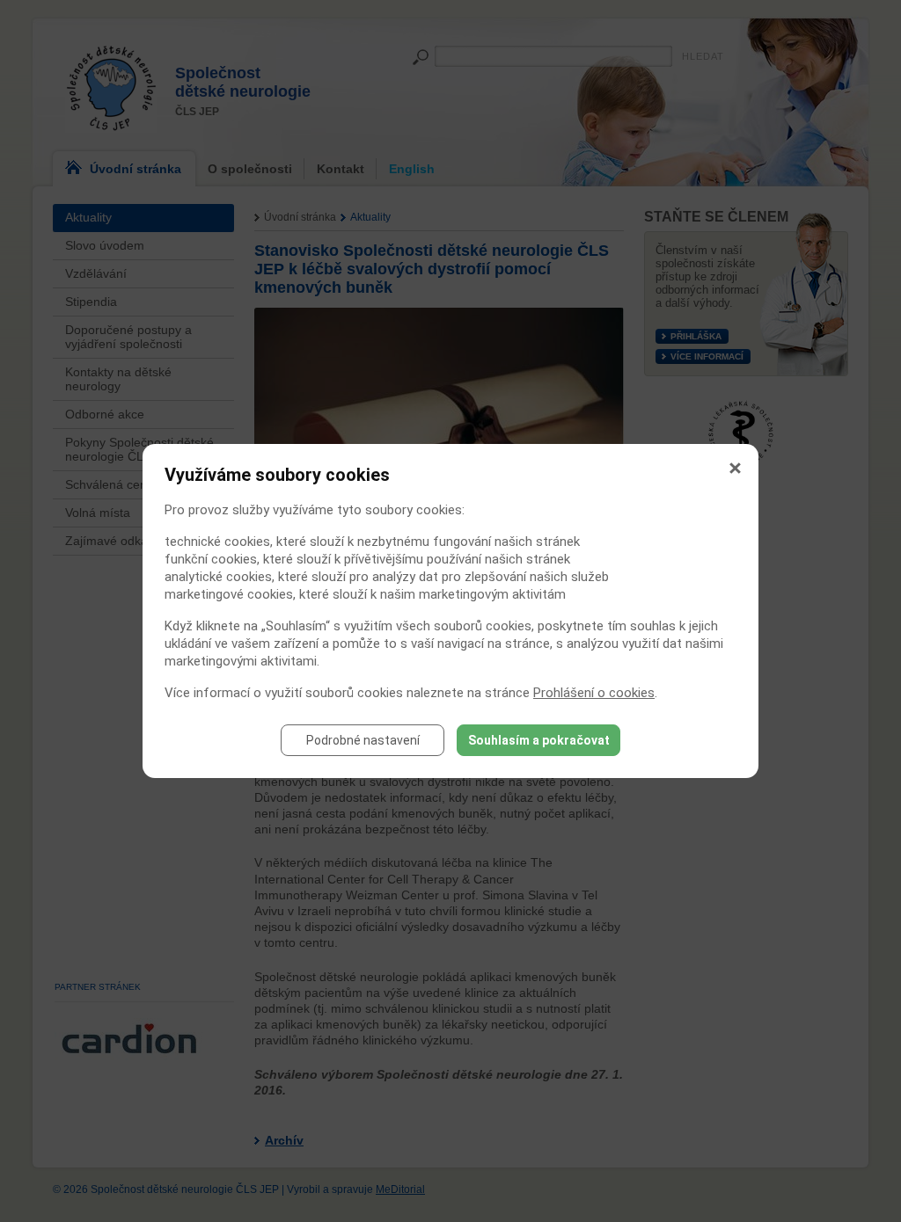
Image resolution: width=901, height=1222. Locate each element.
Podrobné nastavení (363, 740)
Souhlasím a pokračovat (539, 740)
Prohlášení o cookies (594, 693)
